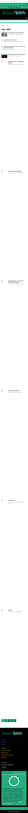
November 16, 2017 (12, 283)
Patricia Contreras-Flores (17, 41)
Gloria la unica (11, 500)
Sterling (10, 610)
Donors (3, 742)
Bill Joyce (19, 55)
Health (3, 748)
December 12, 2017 (5, 49)
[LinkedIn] (17, 7)
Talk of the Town (7, 755)
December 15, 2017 (8, 41)
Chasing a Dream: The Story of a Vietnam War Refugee (16, 281)
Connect (4, 762)
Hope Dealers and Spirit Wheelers (16, 32)
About (3, 740)
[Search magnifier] (27, 21)
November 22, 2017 (12, 64)
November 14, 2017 (12, 501)
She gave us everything (13, 390)
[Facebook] (8, 7)
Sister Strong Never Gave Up (15, 171)
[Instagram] (14, 7)
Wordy (3, 757)
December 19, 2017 (12, 34)
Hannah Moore (20, 34)
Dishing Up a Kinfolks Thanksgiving (16, 54)
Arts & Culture (6, 750)
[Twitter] (11, 7)
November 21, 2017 (12, 172)
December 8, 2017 (12, 55)
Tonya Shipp (20, 392)
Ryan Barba (13, 49)
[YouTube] (19, 7)
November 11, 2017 (12, 611)
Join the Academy (7, 765)
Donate (3, 767)
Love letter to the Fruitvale (10, 40)
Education (4, 753)
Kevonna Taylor (20, 172)
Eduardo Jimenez (21, 64)
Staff (3, 744)
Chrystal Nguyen (20, 283)
